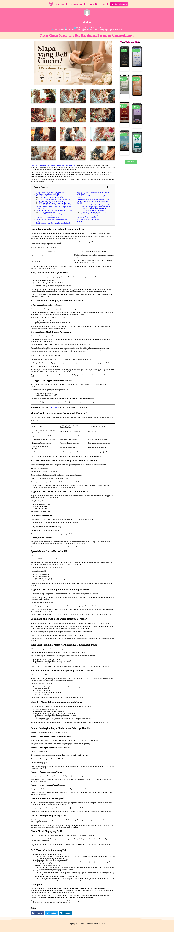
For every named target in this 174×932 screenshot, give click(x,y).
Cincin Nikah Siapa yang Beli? (86, 217)
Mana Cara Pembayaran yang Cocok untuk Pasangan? (53, 205)
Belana (89, 30)
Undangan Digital (77, 4)
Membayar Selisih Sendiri (47, 216)
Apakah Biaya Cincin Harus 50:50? (47, 217)
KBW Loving (60, 4)
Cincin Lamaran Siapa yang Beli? (87, 214)
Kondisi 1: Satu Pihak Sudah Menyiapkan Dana (95, 205)
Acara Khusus (63, 30)
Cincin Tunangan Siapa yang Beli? (88, 216)
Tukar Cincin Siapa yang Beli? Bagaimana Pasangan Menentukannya (53, 165)
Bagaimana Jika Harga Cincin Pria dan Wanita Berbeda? (54, 210)
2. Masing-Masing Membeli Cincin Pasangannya (54, 199)
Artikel (92, 4)
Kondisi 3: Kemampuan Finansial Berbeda (94, 208)
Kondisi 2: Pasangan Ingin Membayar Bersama (95, 207)
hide (109, 187)
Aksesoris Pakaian (75, 30)
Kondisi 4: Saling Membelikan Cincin (92, 210)
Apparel (83, 30)
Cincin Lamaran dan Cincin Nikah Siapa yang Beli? (52, 192)
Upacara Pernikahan (115, 30)
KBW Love (100, 923)
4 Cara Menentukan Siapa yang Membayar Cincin (52, 196)
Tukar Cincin (53, 407)
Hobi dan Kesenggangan (100, 30)
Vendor (103, 4)
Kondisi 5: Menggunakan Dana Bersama (93, 212)
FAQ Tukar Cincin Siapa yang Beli (88, 219)
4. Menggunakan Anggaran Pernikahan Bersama (54, 203)
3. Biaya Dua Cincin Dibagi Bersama (51, 201)
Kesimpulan (80, 221)
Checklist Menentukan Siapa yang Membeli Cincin (93, 199)
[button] (37, 913)
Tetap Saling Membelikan (47, 212)
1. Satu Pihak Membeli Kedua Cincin (51, 197)
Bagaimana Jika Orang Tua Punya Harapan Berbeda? (53, 223)
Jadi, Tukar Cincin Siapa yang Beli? (47, 194)
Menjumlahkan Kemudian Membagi (50, 214)
